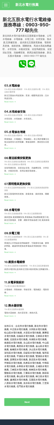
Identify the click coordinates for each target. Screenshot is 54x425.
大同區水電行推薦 (38, 329)
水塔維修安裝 (17, 111)
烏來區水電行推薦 (32, 362)
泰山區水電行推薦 (25, 376)
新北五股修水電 (34, 89)
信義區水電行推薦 (25, 336)
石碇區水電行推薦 (32, 352)
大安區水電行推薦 (32, 332)
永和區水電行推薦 (25, 366)
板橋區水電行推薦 (19, 349)
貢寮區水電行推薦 (19, 359)
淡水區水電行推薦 (32, 383)
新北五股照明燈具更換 (17, 187)
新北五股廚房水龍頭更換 (18, 266)
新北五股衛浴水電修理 (17, 164)
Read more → (10, 102)
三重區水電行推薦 (32, 373)
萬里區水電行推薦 (25, 346)
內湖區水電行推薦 (38, 339)
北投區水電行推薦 (19, 339)
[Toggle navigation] (5, 5)
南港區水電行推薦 (13, 342)
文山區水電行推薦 (32, 342)
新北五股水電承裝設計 (16, 286)
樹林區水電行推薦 (38, 369)
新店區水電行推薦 (38, 359)
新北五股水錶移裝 (34, 237)
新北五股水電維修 (15, 89)
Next (27, 402)
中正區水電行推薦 (19, 329)
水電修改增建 (17, 132)
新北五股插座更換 (15, 213)
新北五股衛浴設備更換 (40, 161)
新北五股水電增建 (35, 135)
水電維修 (14, 85)
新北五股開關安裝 (34, 213)
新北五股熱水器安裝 (16, 309)
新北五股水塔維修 (35, 115)
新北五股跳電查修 (15, 237)
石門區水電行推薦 (25, 386)
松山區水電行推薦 (13, 332)
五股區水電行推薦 (38, 379)
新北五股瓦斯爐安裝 (41, 266)
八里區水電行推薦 (13, 383)
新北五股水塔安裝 (15, 115)
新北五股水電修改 (15, 135)
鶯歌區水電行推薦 (13, 373)
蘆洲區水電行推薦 (19, 379)
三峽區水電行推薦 (19, 369)
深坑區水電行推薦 (13, 352)
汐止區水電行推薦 (38, 349)
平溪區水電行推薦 (25, 356)
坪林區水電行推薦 (13, 362)
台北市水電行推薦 (24, 325)
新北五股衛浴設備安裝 (17, 161)
